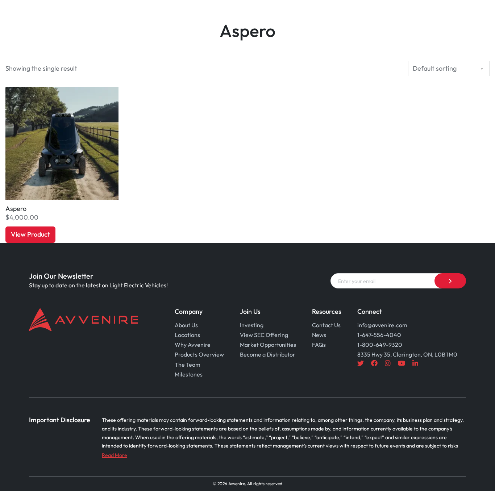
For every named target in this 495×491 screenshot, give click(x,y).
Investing (251, 325)
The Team (187, 364)
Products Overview (199, 354)
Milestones (189, 374)
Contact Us (326, 325)
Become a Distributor (267, 354)
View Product (30, 234)
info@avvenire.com (382, 325)
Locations (187, 334)
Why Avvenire (193, 344)
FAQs (319, 344)
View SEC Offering (264, 334)
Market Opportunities (268, 344)
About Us (186, 325)
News (319, 334)
